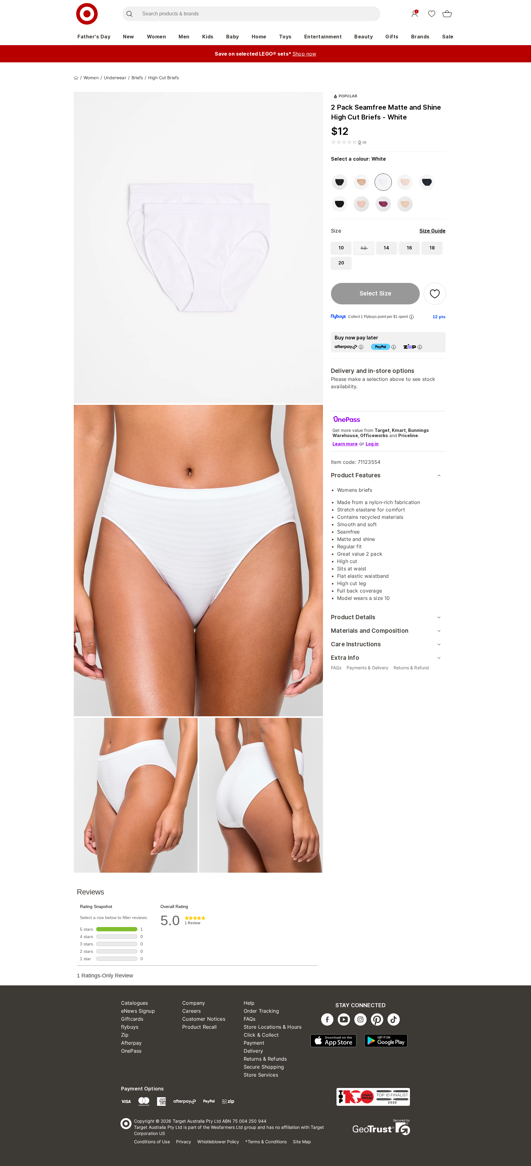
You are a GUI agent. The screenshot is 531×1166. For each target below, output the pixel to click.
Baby (232, 36)
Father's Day (93, 36)
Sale (448, 36)
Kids (208, 36)
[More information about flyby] (411, 317)
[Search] (129, 13)
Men (184, 36)
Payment (254, 1043)
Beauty (363, 36)
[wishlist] (431, 13)
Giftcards (132, 1019)
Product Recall (199, 1027)
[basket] (447, 14)
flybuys (129, 1027)
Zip (124, 1035)
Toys (285, 36)
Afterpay (131, 1043)
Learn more (345, 443)
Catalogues (134, 1003)
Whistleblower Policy (218, 1141)
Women (156, 36)
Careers (191, 1011)
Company (193, 1003)
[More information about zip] (419, 347)
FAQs (250, 1019)
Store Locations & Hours (272, 1027)
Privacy (183, 1141)
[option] (339, 182)
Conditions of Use (152, 1141)
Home (259, 36)
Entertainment (323, 36)
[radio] (341, 248)
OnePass (131, 1051)
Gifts (392, 36)
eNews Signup (138, 1011)
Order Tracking (261, 1011)
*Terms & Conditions (266, 1141)
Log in (372, 443)
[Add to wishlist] (435, 293)
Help (249, 1003)
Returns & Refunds (265, 1059)
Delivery (253, 1051)
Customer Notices (203, 1019)
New (128, 36)
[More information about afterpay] (361, 347)
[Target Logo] (87, 14)
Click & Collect (261, 1035)
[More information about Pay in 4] (393, 347)
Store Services (261, 1075)
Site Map (302, 1141)
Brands (420, 36)
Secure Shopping (264, 1067)
